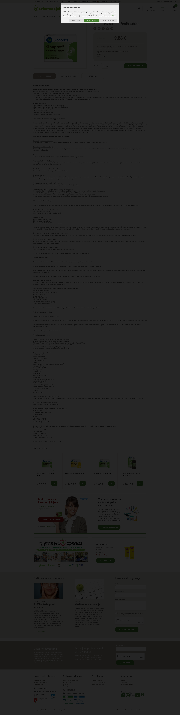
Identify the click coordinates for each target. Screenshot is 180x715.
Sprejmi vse (92, 20)
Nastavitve (76, 20)
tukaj (113, 16)
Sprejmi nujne (109, 20)
